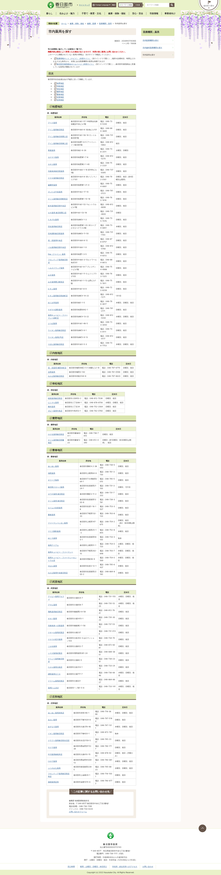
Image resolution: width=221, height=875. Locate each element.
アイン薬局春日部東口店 (58, 143)
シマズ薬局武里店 (55, 653)
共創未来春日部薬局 (56, 171)
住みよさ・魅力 (67, 13)
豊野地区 (60, 91)
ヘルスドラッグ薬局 (56, 268)
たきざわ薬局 (53, 219)
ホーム (64, 23)
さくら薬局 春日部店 (56, 501)
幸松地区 (60, 89)
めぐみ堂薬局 (53, 303)
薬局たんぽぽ (53, 688)
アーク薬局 (52, 123)
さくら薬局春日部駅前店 (58, 199)
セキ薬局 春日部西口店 (57, 213)
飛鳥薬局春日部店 (55, 612)
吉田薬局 (51, 372)
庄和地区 (60, 100)
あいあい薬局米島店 (56, 713)
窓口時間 (71, 866)
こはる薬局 (52, 646)
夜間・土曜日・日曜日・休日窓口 (93, 866)
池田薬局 (51, 473)
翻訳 (113, 5)
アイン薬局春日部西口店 (58, 136)
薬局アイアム (53, 545)
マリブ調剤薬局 (54, 531)
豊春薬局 (51, 515)
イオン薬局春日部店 (56, 733)
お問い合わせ (147, 866)
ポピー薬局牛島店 (55, 411)
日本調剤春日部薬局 (56, 233)
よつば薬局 (52, 323)
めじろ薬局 (52, 538)
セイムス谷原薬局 (55, 508)
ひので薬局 (52, 761)
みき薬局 (51, 275)
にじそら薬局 (53, 402)
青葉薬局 (51, 150)
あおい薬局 (52, 720)
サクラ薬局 (52, 747)
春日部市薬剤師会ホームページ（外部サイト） (75, 64)
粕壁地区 (60, 83)
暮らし (49, 13)
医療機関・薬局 (105, 23)
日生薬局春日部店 (55, 226)
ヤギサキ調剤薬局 (55, 310)
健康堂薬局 (52, 185)
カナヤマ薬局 (53, 157)
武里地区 (60, 97)
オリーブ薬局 (53, 480)
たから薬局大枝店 (55, 667)
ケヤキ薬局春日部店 (56, 178)
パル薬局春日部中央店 (57, 247)
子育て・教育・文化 (91, 13)
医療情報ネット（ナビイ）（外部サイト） (74, 58)
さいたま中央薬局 (55, 192)
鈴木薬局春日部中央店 (57, 206)
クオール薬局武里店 (56, 632)
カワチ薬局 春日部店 (56, 494)
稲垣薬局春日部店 (55, 398)
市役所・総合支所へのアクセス (124, 866)
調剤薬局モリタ (54, 674)
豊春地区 (60, 94)
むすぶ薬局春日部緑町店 (58, 296)
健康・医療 (91, 23)
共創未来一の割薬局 (56, 625)
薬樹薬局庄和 (53, 782)
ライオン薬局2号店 (55, 337)
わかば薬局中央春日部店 (58, 573)
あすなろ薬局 (53, 727)
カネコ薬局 (52, 164)
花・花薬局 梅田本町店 (57, 368)
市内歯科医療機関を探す (152, 48)
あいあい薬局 (53, 466)
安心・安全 (137, 13)
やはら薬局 (52, 566)
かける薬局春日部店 (56, 434)
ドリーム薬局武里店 (56, 681)
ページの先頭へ (202, 828)
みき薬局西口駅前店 (56, 282)
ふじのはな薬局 (54, 768)
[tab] (126, 5)
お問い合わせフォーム (78, 812)
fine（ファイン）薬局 (56, 254)
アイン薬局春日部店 (56, 130)
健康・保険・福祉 (117, 13)
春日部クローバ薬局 (56, 487)
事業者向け (170, 13)
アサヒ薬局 (52, 605)
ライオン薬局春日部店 (57, 330)
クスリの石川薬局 (55, 639)
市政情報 (154, 13)
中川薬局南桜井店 (55, 754)
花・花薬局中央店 (55, 240)
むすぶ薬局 (52, 289)
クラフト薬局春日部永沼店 (58, 740)
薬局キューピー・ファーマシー (60, 552)
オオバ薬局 (52, 618)
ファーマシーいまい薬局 (58, 523)
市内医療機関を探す (151, 40)
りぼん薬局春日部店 (56, 344)
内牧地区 (60, 86)
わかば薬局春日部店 (56, 376)
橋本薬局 (51, 406)
